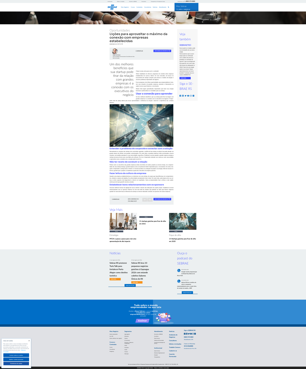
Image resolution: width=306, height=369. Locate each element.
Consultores (143, 1)
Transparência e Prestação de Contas (158, 1)
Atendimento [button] (158, 331)
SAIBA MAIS (183, 78)
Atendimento (162, 7)
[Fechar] (29, 340)
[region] (16, 353)
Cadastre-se (173, 351)
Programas (112, 351)
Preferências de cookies (16, 363)
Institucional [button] (158, 348)
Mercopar (126, 353)
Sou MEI (111, 336)
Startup (126, 338)
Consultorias (147, 7)
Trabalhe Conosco (174, 347)
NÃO (150, 199)
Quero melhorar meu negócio (116, 338)
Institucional (110, 1)
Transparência (157, 357)
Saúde (125, 349)
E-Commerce (127, 340)
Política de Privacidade (159, 340)
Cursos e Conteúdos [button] (113, 343)
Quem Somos (157, 350)
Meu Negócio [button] (114, 331)
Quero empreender (114, 334)
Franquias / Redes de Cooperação (128, 343)
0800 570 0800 (190, 1)
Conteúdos (139, 7)
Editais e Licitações (120, 1)
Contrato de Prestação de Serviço (159, 343)
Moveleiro (126, 347)
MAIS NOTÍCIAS (130, 285)
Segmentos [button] (128, 331)
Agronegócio (127, 334)
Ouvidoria (156, 336)
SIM (145, 199)
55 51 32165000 (188, 346)
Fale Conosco (157, 338)
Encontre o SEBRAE (133, 1)
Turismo (126, 351)
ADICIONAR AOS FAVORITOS (161, 50)
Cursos (133, 7)
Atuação (156, 355)
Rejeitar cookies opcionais (16, 359)
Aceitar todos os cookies (16, 355)
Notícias (155, 7)
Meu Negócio (124, 7)
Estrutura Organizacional (159, 352)
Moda (125, 345)
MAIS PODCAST (187, 292)
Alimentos (126, 336)
